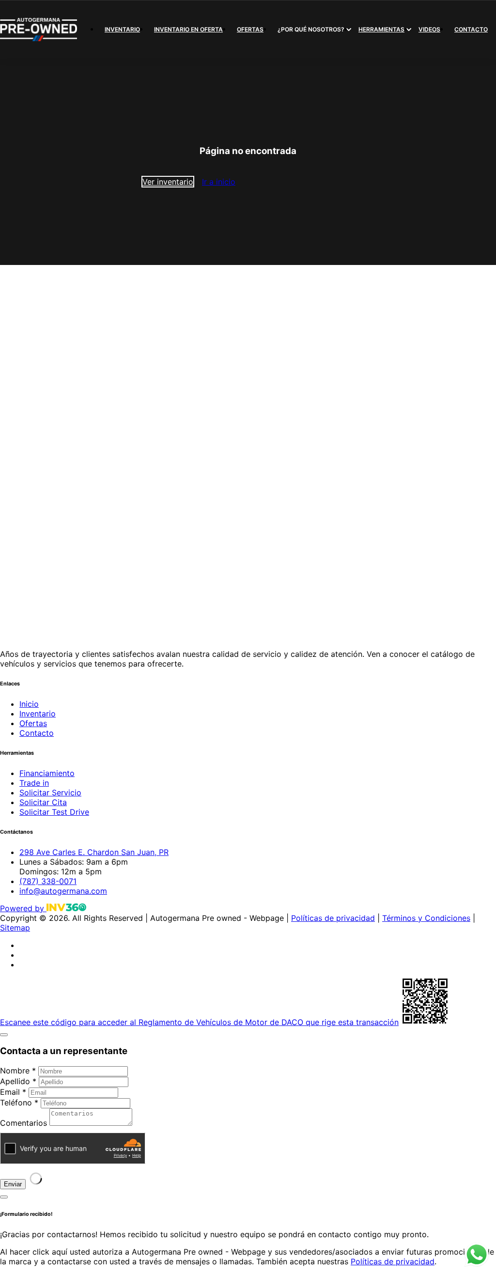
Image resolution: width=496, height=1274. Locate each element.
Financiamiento (47, 773)
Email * (13, 1092)
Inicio (29, 704)
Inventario (122, 29)
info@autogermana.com (63, 891)
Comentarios (23, 1123)
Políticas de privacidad (333, 918)
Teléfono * (19, 1102)
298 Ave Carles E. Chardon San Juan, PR (94, 852)
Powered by (23, 908)
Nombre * (18, 1070)
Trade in (34, 783)
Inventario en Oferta (188, 29)
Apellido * (18, 1081)
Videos (429, 29)
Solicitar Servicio (50, 792)
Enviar (13, 1184)
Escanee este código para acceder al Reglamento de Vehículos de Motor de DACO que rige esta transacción (199, 1022)
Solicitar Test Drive (54, 812)
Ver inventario (167, 181)
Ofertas (250, 29)
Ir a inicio (218, 181)
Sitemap (15, 927)
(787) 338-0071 (48, 881)
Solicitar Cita (43, 802)
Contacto (471, 29)
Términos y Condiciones (426, 918)
